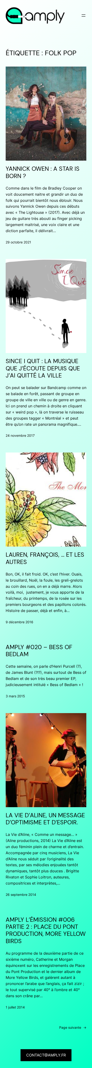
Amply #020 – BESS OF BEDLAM (39, 651)
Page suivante (72, 1027)
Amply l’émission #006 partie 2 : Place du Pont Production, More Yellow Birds (46, 930)
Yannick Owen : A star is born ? (42, 172)
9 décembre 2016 (19, 622)
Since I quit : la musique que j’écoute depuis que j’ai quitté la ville (43, 368)
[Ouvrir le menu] (83, 15)
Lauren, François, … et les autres (45, 558)
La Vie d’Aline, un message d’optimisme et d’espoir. (45, 819)
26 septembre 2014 (21, 895)
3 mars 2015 (15, 696)
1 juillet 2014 (15, 1007)
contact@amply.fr (46, 1055)
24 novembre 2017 (20, 435)
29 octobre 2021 (18, 242)
